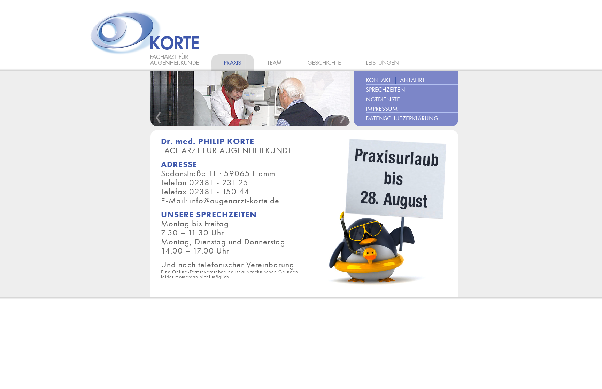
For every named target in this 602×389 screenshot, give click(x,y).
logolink (146, 40)
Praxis (232, 62)
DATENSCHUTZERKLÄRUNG (402, 118)
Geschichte (324, 62)
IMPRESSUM (382, 108)
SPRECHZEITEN (385, 89)
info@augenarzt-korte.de (234, 200)
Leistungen (382, 62)
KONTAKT (378, 80)
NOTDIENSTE (383, 99)
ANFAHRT (412, 80)
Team (274, 62)
